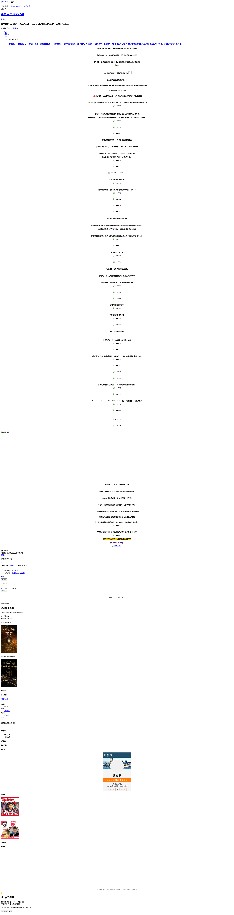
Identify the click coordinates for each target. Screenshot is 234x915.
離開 (10, 911)
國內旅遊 (15, 570)
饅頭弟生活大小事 (12, 14)
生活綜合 (16, 28)
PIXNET (103, 889)
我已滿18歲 (4, 911)
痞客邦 (12, 565)
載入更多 (3, 579)
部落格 (6, 34)
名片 (5, 36)
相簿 (5, 32)
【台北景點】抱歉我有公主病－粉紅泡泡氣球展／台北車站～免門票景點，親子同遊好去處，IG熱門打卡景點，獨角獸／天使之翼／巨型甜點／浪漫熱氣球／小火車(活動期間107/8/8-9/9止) (94, 44)
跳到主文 (4, 19)
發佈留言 (3, 591)
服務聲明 (134, 889)
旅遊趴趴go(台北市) (18, 573)
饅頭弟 (3, 555)
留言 (16, 565)
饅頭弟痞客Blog (117, 543)
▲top (2, 576)
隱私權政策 (127, 889)
